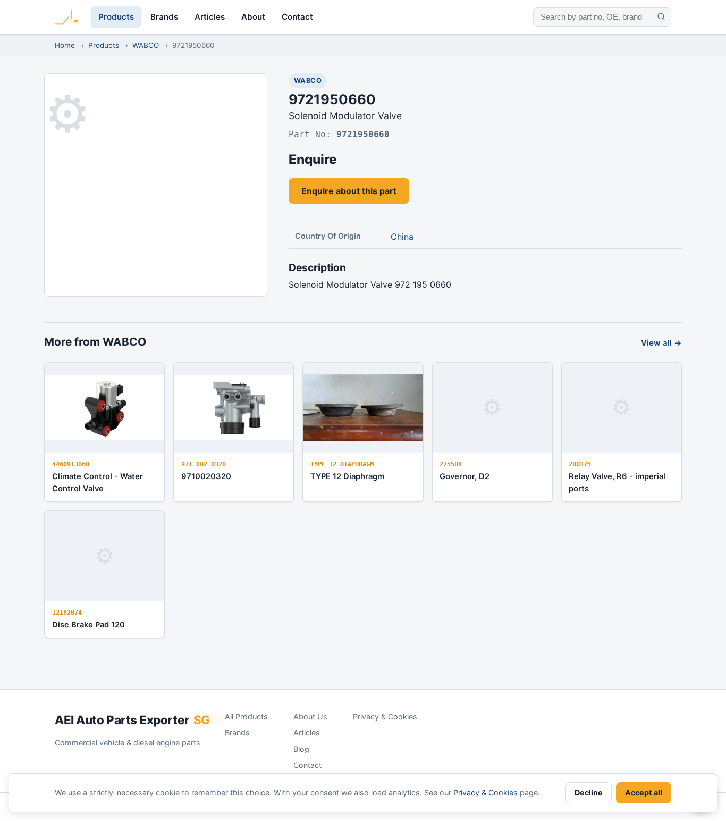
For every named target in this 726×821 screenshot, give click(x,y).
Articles (210, 17)
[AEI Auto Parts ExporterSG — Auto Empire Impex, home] (66, 17)
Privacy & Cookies (385, 716)
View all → (661, 343)
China (402, 236)
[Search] (661, 17)
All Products (246, 716)
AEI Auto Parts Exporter (132, 720)
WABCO (145, 45)
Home (65, 45)
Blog (301, 748)
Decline (589, 792)
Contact (297, 17)
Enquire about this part (348, 191)
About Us (310, 716)
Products (116, 17)
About (253, 17)
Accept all (643, 792)
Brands (164, 17)
